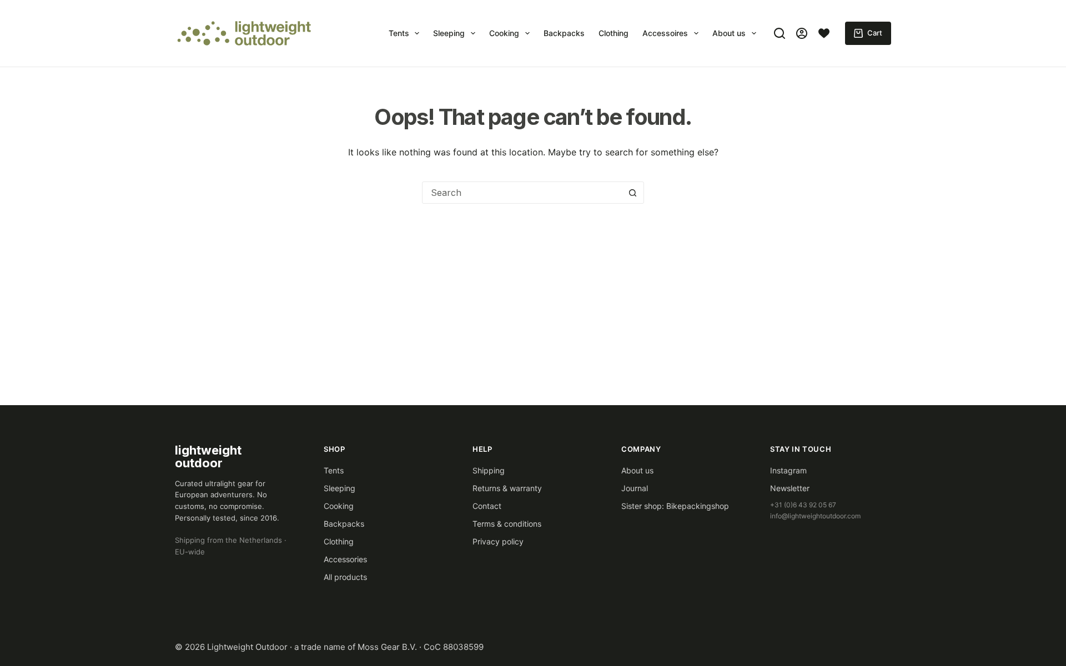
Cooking (504, 33)
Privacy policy (498, 541)
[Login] (801, 33)
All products (345, 577)
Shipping (488, 470)
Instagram (788, 470)
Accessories (345, 559)
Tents (399, 33)
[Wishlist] (823, 33)
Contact (486, 506)
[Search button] (632, 192)
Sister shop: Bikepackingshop (675, 506)
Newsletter (789, 488)
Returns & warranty (507, 488)
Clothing (613, 33)
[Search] (779, 33)
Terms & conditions (506, 523)
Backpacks (564, 33)
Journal (634, 488)
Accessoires (665, 33)
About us (729, 33)
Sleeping (449, 33)
